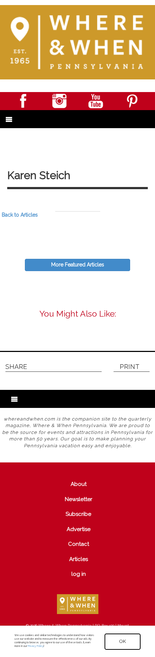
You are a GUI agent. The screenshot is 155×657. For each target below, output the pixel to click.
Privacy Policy (35, 646)
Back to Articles (20, 215)
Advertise (78, 529)
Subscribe (78, 514)
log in (78, 574)
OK (122, 641)
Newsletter (78, 499)
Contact (78, 544)
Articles (78, 559)
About (79, 484)
